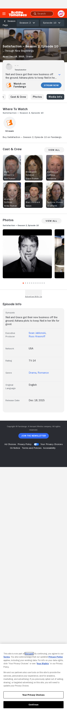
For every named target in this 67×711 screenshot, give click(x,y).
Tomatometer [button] (20, 70)
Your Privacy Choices (52, 444)
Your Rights (43, 663)
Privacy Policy (55, 657)
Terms (6, 657)
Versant (29, 654)
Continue (33, 704)
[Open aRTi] (61, 13)
